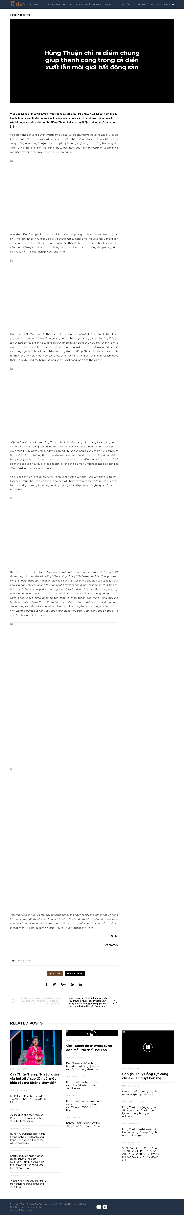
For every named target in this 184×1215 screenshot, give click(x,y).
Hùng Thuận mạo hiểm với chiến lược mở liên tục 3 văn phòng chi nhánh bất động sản (139, 1132)
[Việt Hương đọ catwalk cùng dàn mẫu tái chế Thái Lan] (92, 1033)
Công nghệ (141, 4)
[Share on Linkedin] (80, 984)
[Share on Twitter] (54, 984)
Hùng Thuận (24, 960)
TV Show (156, 4)
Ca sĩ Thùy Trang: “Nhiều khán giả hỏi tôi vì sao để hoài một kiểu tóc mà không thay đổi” (34, 1078)
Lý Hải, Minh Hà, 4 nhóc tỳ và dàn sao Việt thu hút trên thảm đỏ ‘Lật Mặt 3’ (28, 1099)
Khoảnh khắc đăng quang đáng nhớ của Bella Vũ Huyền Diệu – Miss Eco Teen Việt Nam (40, 1001)
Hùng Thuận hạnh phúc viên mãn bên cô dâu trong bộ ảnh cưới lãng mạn (82, 1085)
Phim (79, 4)
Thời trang (92, 4)
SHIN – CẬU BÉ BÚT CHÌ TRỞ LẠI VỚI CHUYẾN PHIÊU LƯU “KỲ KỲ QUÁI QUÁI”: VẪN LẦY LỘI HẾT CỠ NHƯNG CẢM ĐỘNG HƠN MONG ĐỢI (140, 1154)
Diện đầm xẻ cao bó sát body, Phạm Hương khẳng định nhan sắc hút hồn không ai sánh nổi (83, 1066)
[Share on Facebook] (46, 984)
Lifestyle (109, 4)
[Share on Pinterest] (72, 984)
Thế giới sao (52, 4)
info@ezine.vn (24, 1210)
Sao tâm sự (35, 4)
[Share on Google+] (63, 984)
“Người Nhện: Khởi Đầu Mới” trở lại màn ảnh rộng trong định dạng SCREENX (28, 1183)
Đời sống (126, 4)
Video (167, 4)
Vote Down (76, 974)
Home (13, 15)
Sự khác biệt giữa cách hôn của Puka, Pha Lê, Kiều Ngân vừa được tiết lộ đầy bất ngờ (26, 1118)
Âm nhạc (68, 4)
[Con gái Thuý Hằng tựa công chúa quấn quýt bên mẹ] (148, 1047)
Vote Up (57, 974)
